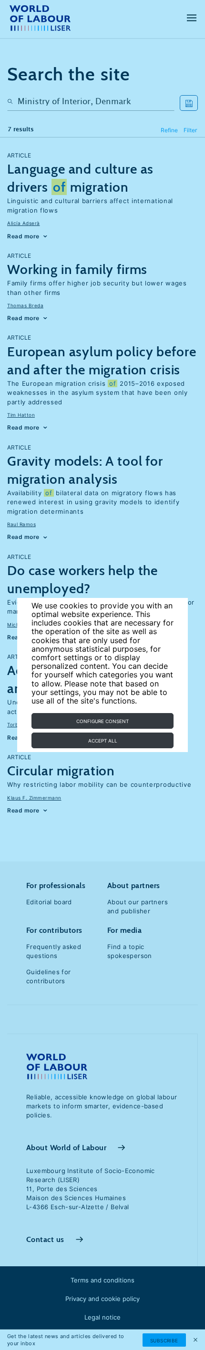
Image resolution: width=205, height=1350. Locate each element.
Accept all (102, 740)
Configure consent (102, 721)
